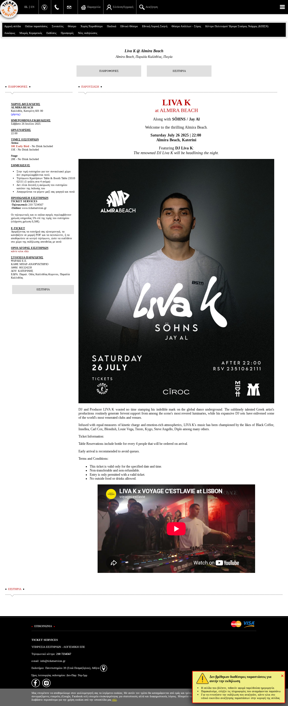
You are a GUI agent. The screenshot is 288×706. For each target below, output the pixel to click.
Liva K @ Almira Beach (144, 51)
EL (26, 6)
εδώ (114, 699)
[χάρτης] (103, 667)
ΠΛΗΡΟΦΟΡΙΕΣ (109, 70)
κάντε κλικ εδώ (20, 251)
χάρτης (15, 114)
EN (32, 6)
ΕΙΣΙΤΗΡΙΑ (179, 70)
